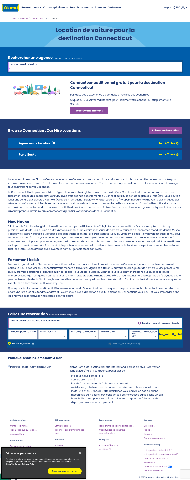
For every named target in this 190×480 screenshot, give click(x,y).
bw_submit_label (170, 334)
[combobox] (95, 67)
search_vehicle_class (125, 343)
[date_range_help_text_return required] (83, 335)
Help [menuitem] (166, 7)
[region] (43, 463)
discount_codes (21, 343)
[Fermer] (80, 453)
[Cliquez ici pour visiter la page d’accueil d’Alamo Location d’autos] (9, 8)
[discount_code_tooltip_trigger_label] (33, 343)
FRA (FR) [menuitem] (180, 7)
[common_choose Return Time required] (113, 335)
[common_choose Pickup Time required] (52, 335)
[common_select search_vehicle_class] (109, 343)
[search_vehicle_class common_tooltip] (139, 343)
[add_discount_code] (9, 343)
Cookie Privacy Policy (25, 464)
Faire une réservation (165, 130)
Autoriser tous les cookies (64, 471)
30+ (134, 336)
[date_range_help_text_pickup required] (22, 335)
